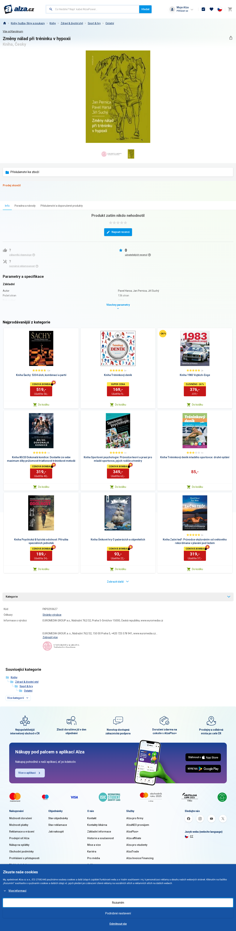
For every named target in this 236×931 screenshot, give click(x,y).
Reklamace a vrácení (21, 831)
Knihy (53, 23)
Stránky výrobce (52, 614)
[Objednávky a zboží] (203, 9)
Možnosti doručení (20, 818)
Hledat (145, 9)
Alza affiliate (133, 838)
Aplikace (92, 864)
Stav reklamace (57, 824)
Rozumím (118, 902)
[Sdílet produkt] (230, 37)
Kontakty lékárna (97, 824)
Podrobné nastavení (118, 913)
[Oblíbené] (211, 9)
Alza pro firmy (134, 818)
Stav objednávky (58, 818)
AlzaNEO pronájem (137, 824)
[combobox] (92, 9)
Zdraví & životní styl (72, 23)
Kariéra (91, 851)
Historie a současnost (100, 838)
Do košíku (43, 404)
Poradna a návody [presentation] (25, 205)
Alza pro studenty (136, 844)
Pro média (93, 858)
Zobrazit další (115, 581)
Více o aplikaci (27, 772)
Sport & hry (94, 23)
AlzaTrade (132, 851)
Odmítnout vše (118, 923)
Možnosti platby (18, 824)
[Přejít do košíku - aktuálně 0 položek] (230, 9)
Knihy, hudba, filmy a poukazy (28, 23)
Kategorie (12, 596)
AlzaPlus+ (132, 831)
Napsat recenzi (121, 231)
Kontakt (91, 818)
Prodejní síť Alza (19, 838)
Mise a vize (94, 844)
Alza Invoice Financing (140, 858)
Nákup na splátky (19, 844)
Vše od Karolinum (13, 31)
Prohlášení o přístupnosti (24, 858)
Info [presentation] (7, 205)
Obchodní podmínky (21, 851)
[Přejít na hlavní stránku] (19, 9)
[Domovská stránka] (4, 23)
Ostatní (109, 23)
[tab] (7, 205)
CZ (191, 836)
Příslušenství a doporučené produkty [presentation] (62, 205)
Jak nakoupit (56, 831)
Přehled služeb (18, 864)
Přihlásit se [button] (182, 10)
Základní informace (99, 831)
